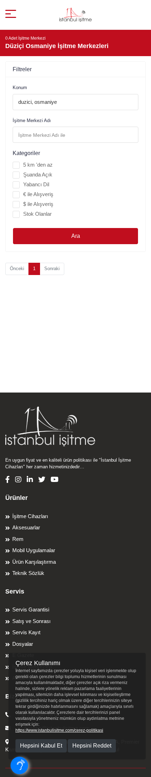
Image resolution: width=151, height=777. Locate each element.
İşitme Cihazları (30, 516)
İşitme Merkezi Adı (32, 120)
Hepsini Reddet (91, 746)
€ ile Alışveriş (38, 194)
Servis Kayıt (26, 632)
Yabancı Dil (36, 184)
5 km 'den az (38, 165)
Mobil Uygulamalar (33, 550)
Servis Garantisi (30, 609)
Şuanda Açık (37, 174)
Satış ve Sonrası (31, 621)
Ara (75, 236)
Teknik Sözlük (28, 573)
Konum (20, 87)
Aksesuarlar (26, 527)
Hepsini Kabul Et (41, 746)
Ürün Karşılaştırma (34, 562)
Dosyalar (22, 644)
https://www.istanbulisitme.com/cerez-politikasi (59, 730)
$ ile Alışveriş (38, 204)
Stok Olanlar (37, 214)
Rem (18, 539)
